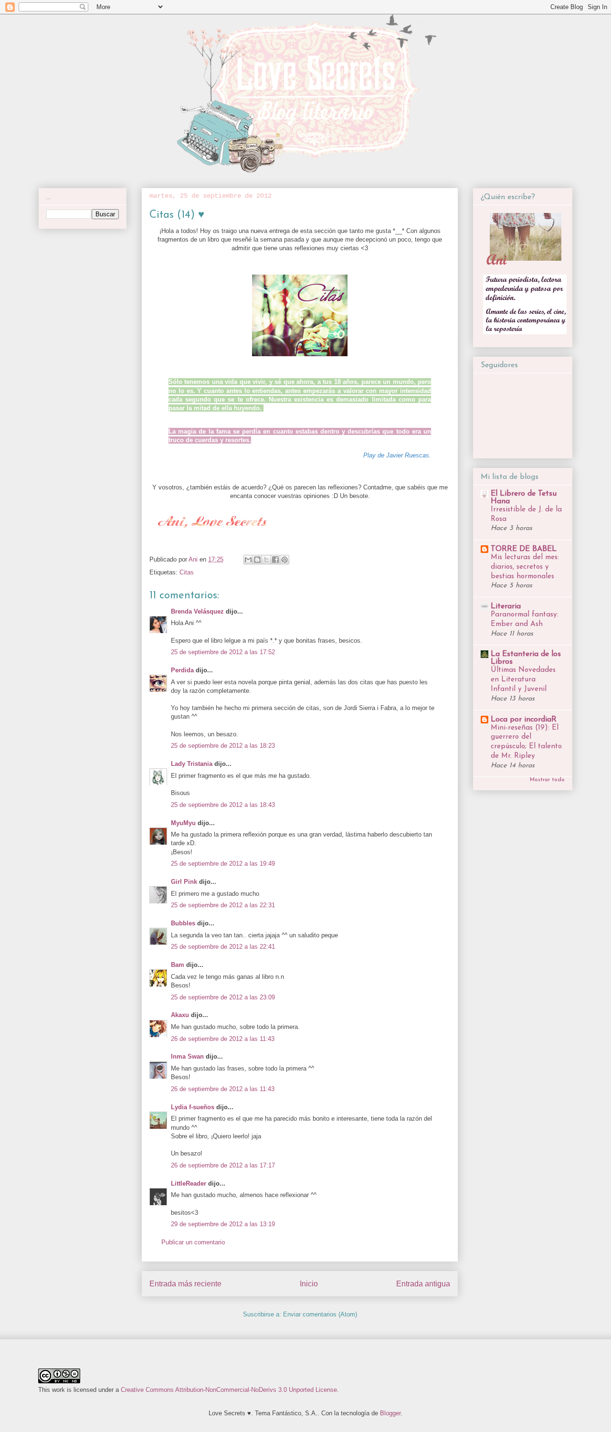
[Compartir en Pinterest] (284, 559)
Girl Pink (184, 881)
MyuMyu (183, 823)
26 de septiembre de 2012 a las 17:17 (223, 1165)
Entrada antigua (423, 1284)
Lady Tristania (191, 763)
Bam (177, 964)
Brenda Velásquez (197, 611)
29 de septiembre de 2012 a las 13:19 (223, 1224)
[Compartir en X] (266, 559)
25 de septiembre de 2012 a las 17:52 (223, 652)
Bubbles (183, 923)
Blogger (390, 1413)
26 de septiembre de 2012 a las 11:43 (222, 1038)
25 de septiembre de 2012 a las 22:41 (223, 946)
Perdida (182, 670)
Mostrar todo (547, 780)
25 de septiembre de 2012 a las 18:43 (223, 804)
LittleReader (188, 1183)
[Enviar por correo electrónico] (248, 559)
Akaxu (180, 1014)
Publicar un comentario (193, 1242)
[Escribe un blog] (257, 559)
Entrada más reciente (185, 1284)
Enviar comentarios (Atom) (320, 1314)
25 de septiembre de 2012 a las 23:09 (223, 997)
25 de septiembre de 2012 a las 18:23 (223, 745)
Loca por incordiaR (524, 719)
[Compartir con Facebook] (275, 559)
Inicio (309, 1284)
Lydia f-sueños (192, 1107)
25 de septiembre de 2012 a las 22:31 (223, 905)
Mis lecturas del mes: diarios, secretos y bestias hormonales (525, 567)
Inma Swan (187, 1056)
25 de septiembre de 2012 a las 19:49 (223, 863)
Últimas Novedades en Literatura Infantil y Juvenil (523, 680)
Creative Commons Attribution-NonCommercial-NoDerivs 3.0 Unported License (229, 1389)
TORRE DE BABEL (524, 549)
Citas (186, 572)
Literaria (506, 606)
